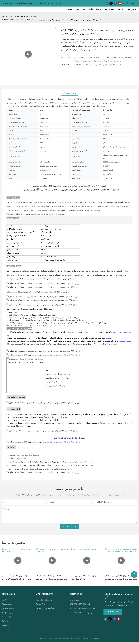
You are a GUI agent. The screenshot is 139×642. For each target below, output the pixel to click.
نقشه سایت (85, 638)
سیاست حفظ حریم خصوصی (70, 638)
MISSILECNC (7, 16)
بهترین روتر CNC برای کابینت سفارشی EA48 (84, 577)
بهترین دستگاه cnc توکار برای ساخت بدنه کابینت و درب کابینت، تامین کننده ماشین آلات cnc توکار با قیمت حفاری (121, 577)
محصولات (19, 16)
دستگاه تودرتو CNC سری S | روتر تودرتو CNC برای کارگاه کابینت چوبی (16, 577)
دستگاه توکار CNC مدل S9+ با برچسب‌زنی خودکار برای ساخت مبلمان (50, 577)
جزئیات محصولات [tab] (69, 93)
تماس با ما (8, 625)
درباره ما (10, 612)
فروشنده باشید (10, 608)
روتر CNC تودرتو (32, 16)
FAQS (9, 616)
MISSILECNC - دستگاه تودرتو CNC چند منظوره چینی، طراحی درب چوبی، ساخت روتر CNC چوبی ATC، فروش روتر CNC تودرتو (52, 19)
